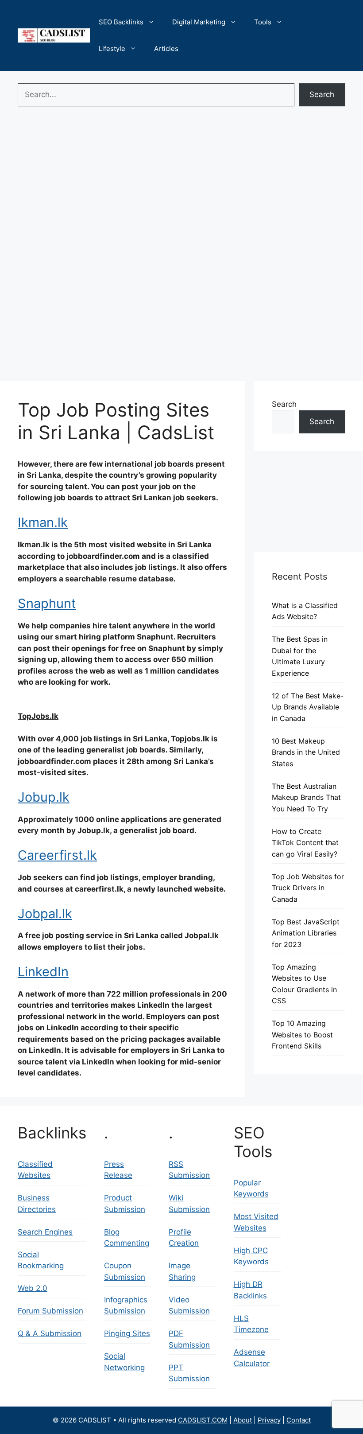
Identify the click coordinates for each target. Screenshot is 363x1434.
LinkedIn (43, 971)
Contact (298, 1420)
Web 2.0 (32, 1288)
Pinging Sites (127, 1333)
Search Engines (45, 1231)
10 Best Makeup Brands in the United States (306, 752)
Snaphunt (47, 603)
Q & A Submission (49, 1333)
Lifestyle (112, 48)
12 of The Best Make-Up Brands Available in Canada (308, 707)
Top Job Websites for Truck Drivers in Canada (308, 888)
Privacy (269, 1420)
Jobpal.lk (45, 913)
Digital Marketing (198, 22)
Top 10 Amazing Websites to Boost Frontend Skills (302, 1034)
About (242, 1420)
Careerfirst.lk (57, 855)
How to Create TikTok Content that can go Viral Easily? (305, 842)
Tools (262, 22)
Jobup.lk (44, 797)
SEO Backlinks (121, 22)
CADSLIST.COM (203, 1420)
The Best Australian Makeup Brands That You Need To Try (306, 797)
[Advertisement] (181, 177)
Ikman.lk (43, 522)
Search (321, 94)
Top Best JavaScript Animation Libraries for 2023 (306, 933)
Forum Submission (50, 1310)
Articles (166, 48)
